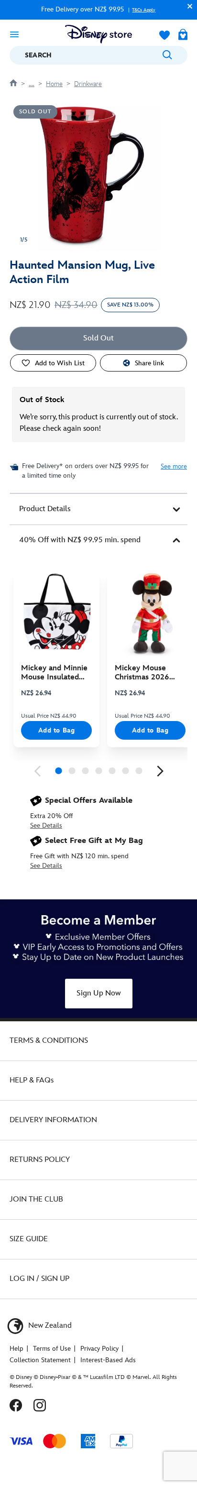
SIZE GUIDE (29, 1239)
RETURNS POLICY (40, 1159)
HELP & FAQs (32, 1080)
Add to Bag (56, 730)
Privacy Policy (99, 1349)
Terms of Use (52, 1349)
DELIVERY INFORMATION (53, 1120)
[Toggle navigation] (14, 34)
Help (16, 1349)
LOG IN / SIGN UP (39, 1278)
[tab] (98, 509)
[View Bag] (182, 35)
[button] (187, 6)
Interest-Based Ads (108, 1360)
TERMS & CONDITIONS (49, 1040)
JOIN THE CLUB (36, 1199)
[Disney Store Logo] (98, 34)
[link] (37, 771)
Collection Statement (40, 1360)
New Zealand (49, 1325)
